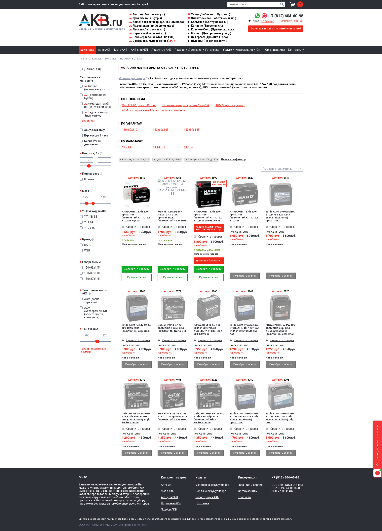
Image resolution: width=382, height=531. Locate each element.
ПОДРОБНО (136, 200)
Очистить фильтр (233, 159)
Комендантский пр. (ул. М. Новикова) (158, 21)
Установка (212, 49)
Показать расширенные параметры (93, 350)
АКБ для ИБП (139, 49)
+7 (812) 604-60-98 (286, 16)
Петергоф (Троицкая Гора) (208, 37)
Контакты (294, 49)
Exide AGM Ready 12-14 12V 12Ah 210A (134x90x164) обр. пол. (136, 327)
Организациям (275, 49)
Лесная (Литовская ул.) (148, 29)
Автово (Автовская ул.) (148, 14)
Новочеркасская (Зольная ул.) (153, 37)
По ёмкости (126, 58)
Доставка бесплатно (208, 260)
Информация (244, 49)
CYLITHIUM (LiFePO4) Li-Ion (139, 105)
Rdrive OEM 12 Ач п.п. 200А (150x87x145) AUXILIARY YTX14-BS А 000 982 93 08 (208, 329)
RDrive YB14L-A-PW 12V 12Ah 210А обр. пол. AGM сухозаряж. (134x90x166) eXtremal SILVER (280, 329)
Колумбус (267, 21)
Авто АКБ (104, 49)
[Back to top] (371, 520)
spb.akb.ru (286, 519)
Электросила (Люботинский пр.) (213, 18)
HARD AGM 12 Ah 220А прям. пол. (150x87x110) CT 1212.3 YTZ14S (244, 216)
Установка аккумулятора (212, 484)
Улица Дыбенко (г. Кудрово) (210, 14)
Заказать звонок (292, 20)
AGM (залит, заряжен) (230, 105)
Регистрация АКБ (207, 497)
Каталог (89, 49)
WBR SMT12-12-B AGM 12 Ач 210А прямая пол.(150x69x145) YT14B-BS (173, 416)
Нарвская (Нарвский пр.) (149, 33)
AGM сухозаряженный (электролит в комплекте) (154, 110)
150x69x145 (160, 129)
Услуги (227, 49)
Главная (83, 58)
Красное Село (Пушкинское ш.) (211, 29)
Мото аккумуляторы (132, 78)
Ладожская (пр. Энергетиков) (153, 25)
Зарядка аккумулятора (211, 491)
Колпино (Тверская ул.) (205, 25)
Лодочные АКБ (161, 49)
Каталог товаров (174, 477)
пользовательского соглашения (163, 519)
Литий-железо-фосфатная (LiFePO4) (186, 105)
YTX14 (188, 147)
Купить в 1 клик (136, 277)
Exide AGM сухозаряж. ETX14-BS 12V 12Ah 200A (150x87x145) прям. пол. (280, 216)
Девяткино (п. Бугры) (147, 18)
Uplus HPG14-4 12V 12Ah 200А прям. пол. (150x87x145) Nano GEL (172, 327)
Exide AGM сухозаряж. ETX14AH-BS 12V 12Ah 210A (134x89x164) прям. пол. (244, 418)
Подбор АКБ (169, 509)
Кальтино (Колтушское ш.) (208, 21)
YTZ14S (127, 147)
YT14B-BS (159, 147)
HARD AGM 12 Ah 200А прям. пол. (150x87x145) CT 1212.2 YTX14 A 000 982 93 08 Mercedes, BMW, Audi (208, 216)
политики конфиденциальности (124, 519)
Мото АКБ (120, 49)
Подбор (180, 49)
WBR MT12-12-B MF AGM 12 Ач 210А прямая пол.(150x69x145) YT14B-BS (172, 216)
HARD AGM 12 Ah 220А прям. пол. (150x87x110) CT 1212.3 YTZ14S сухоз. (136, 216)
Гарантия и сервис (250, 484)
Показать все (87, 121)
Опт (259, 49)
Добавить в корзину (136, 268)
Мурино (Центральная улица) (209, 33)
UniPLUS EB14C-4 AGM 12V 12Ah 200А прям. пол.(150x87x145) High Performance (136, 418)
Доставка (195, 49)
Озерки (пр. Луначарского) (153, 40)
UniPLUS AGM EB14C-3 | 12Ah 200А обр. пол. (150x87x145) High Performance (209, 418)
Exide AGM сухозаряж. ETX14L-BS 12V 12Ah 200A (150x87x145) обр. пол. (280, 418)
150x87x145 (191, 129)
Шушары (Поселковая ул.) (207, 40)
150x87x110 (129, 129)
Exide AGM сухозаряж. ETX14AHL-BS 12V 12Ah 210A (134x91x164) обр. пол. (244, 329)
